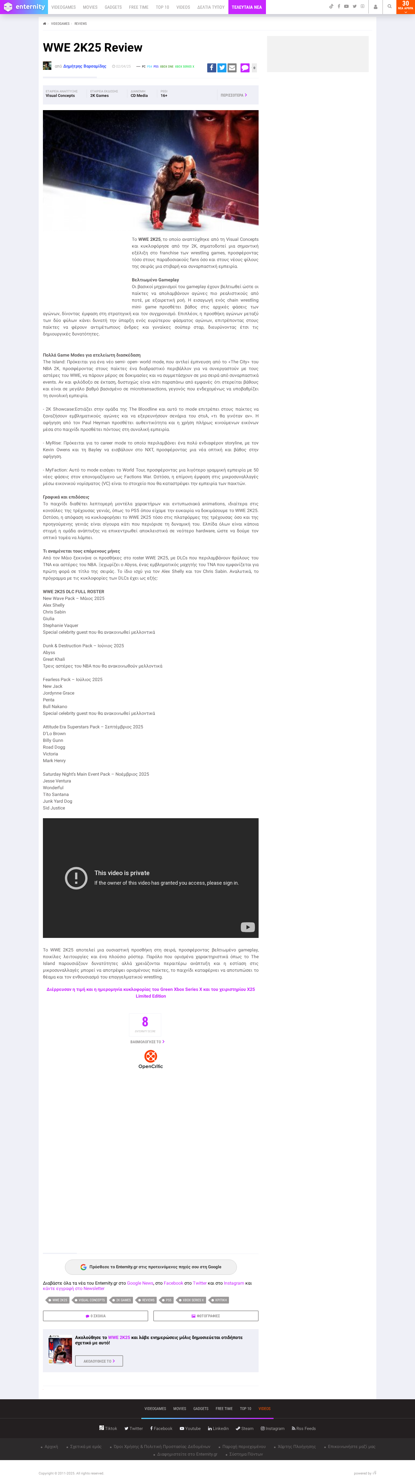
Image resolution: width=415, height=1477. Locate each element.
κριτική (221, 1300)
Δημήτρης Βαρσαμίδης (84, 66)
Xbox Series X (193, 1300)
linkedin (220, 1428)
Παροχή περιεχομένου (243, 1446)
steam (247, 1428)
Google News (140, 1283)
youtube (192, 1428)
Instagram (234, 1283)
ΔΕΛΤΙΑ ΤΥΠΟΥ (210, 7)
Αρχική (50, 1446)
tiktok (110, 1428)
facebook (162, 1428)
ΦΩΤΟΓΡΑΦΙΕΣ (208, 1316)
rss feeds (305, 1428)
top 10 (245, 1408)
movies (179, 1408)
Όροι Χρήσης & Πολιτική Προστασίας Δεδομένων (161, 1446)
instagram (275, 1428)
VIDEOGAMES (63, 7)
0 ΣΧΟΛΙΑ (98, 1316)
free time (224, 1408)
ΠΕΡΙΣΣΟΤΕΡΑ (232, 95)
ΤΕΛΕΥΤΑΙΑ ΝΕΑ (247, 7)
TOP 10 (162, 7)
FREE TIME (138, 7)
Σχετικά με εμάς (85, 1446)
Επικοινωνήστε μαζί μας (351, 1446)
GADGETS (113, 7)
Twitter (200, 1283)
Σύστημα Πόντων (245, 1454)
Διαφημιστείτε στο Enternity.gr (186, 1454)
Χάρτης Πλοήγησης (296, 1446)
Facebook (173, 1283)
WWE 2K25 (60, 1300)
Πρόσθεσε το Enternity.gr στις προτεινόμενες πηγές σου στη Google (155, 1266)
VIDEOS (183, 7)
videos (264, 1408)
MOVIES (90, 7)
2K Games (123, 1300)
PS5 (168, 1300)
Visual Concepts (92, 1300)
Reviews (148, 1300)
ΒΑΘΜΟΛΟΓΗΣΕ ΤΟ (145, 1042)
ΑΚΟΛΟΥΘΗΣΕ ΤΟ (97, 1361)
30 (405, 5)
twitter (135, 1428)
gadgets (200, 1408)
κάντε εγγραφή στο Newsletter (73, 1288)
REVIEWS (81, 24)
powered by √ (365, 1473)
